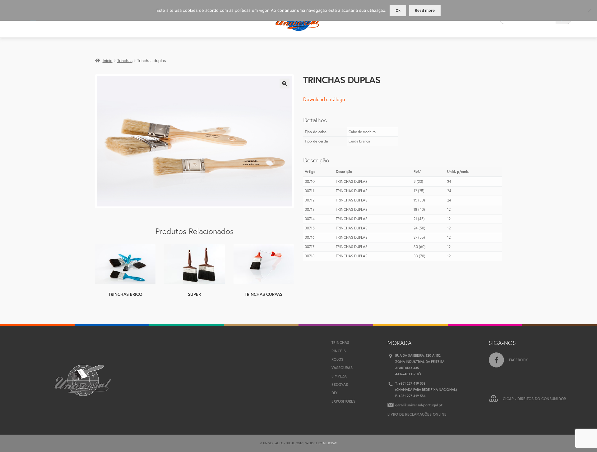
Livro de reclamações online (417, 414)
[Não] (589, 10)
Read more (425, 10)
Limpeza (339, 376)
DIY (334, 393)
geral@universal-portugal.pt (418, 405)
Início (108, 60)
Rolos (337, 359)
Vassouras (342, 367)
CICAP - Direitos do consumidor (534, 398)
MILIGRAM (330, 443)
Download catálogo (324, 99)
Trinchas (124, 60)
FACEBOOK (518, 360)
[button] (284, 83)
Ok (398, 10)
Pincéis (338, 351)
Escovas (339, 384)
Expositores (343, 401)
